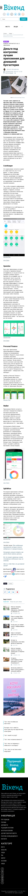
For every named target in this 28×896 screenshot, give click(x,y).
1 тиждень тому (16, 655)
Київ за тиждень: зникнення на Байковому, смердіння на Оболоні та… (17, 609)
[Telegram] (15, 14)
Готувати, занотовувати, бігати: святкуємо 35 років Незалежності (17, 660)
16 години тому (16, 613)
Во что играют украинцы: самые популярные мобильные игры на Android (13, 559)
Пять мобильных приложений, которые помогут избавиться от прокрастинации (13, 547)
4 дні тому (15, 645)
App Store (6, 260)
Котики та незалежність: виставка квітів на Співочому (17, 641)
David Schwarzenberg (17, 97)
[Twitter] (8, 14)
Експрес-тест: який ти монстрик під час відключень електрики (13, 729)
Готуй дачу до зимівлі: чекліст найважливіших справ (17, 626)
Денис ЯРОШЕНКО (13, 69)
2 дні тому (15, 621)
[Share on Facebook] (5, 592)
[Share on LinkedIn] (13, 592)
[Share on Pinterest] (17, 592)
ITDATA (19, 891)
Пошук (23, 19)
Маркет (10, 33)
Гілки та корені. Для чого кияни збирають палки (17, 618)
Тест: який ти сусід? (10, 735)
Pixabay (23, 97)
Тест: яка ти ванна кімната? (13, 739)
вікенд (10, 583)
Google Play (6, 257)
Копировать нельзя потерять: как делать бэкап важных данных (13, 553)
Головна (5, 33)
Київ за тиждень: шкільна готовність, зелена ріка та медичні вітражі (17, 650)
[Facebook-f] (4, 14)
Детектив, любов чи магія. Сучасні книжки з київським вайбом (17, 669)
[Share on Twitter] (9, 592)
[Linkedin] (19, 14)
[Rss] (23, 14)
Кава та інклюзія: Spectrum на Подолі (17, 633)
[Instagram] (11, 14)
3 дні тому (15, 629)
